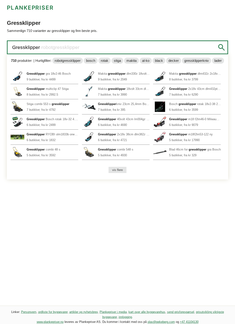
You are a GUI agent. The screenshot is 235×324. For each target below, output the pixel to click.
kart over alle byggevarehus (147, 312)
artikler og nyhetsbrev (83, 312)
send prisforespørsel (180, 312)
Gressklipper (26, 47)
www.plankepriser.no (50, 322)
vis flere (117, 170)
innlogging (125, 317)
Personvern (28, 312)
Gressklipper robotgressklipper (45, 47)
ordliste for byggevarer (52, 312)
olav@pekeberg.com (161, 322)
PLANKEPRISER (30, 7)
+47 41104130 (189, 322)
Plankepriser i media (113, 312)
